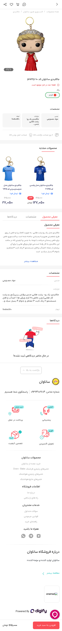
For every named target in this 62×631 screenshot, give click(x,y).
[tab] (50, 217)
